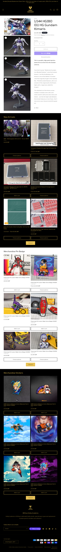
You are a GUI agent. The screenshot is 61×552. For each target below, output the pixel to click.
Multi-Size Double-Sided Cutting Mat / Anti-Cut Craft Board (17, 227)
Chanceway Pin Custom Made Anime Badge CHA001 (17, 277)
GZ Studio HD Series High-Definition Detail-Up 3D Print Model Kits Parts (43, 230)
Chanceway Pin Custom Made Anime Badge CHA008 (17, 352)
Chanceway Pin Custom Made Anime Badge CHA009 (44, 351)
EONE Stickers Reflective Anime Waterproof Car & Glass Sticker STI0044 (16, 484)
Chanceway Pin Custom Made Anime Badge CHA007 (44, 321)
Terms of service (47, 547)
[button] (3, 9)
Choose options (17, 155)
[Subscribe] (26, 528)
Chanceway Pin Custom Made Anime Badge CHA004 (44, 282)
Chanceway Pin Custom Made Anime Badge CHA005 (17, 316)
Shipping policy (54, 548)
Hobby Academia (15, 547)
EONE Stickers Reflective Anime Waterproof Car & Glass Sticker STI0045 (43, 484)
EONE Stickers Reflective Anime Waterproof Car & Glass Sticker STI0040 (16, 404)
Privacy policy (30, 547)
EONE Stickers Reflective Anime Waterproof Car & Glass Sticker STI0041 (43, 404)
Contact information (39, 547)
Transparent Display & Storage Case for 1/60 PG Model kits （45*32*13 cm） (15, 187)
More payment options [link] (45, 56)
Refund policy (54, 547)
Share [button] (37, 107)
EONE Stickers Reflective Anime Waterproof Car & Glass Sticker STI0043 (43, 444)
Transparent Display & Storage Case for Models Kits (43, 148)
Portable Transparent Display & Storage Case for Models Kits (43, 187)
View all (30, 243)
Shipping (43, 34)
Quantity (36, 40)
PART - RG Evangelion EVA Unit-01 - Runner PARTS (16, 138)
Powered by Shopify (22, 547)
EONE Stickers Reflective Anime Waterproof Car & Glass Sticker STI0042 (16, 444)
